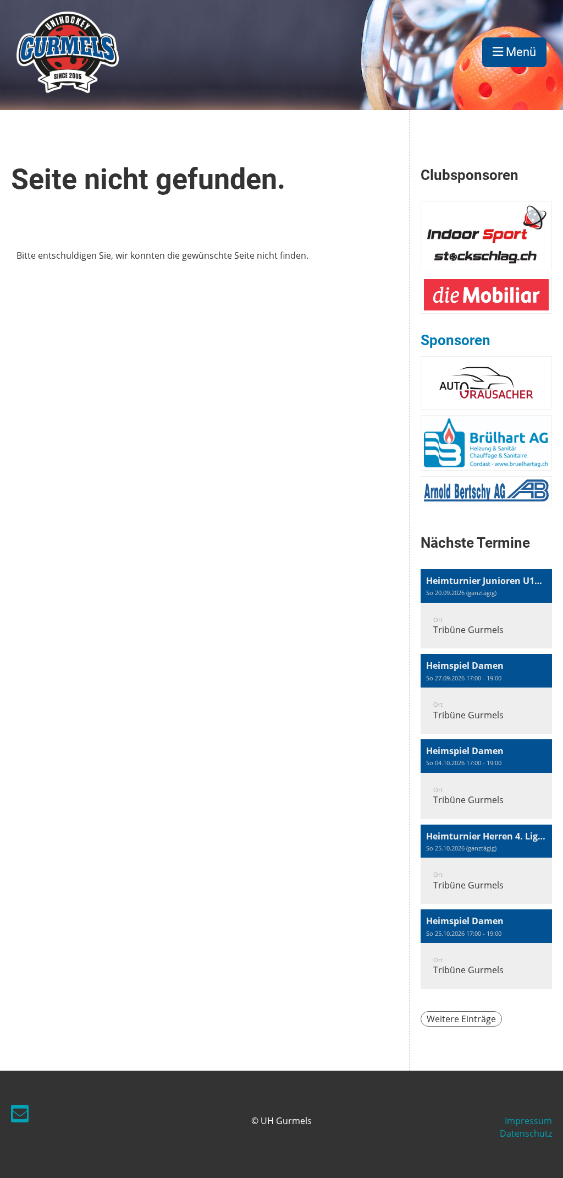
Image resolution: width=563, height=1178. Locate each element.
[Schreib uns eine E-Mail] (20, 1115)
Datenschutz (526, 1133)
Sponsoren (455, 340)
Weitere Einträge (461, 1019)
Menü (519, 52)
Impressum (528, 1121)
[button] (486, 609)
